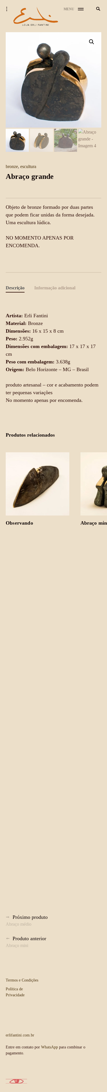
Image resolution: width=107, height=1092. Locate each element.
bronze (12, 166)
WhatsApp (49, 1047)
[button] (91, 42)
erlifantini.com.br (20, 1035)
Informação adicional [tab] (54, 287)
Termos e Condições (22, 980)
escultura (28, 166)
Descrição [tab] (15, 287)
